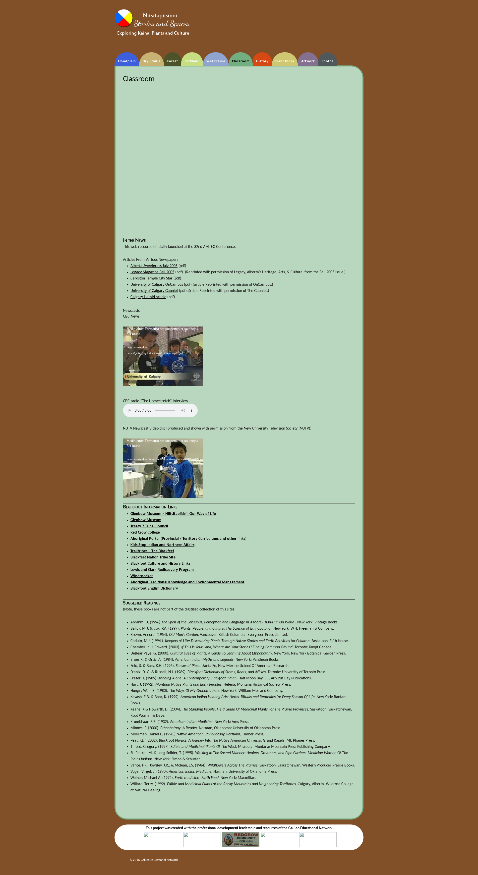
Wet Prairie (215, 61)
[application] (163, 356)
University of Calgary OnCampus (156, 285)
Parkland (192, 61)
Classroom (240, 61)
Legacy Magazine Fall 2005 (152, 272)
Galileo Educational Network (310, 828)
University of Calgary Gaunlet (154, 291)
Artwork (308, 61)
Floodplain (127, 61)
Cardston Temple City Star (151, 278)
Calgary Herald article (148, 297)
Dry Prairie (152, 61)
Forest (172, 61)
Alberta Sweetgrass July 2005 (154, 266)
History (262, 61)
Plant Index (285, 61)
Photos (328, 61)
